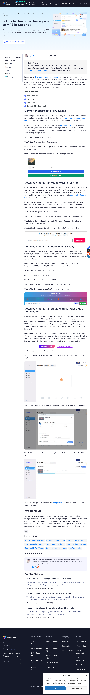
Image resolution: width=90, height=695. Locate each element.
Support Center (67, 650)
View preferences (77, 688)
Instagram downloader (38, 70)
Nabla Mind (8, 3)
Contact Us (66, 646)
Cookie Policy (61, 692)
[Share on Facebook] (88, 247)
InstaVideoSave (33, 96)
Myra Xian (32, 56)
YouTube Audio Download (76, 540)
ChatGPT (9, 64)
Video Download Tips (14, 14)
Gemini (9, 70)
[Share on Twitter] (88, 250)
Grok (8, 73)
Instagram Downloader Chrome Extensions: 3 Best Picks (50, 608)
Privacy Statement (69, 692)
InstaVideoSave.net (67, 125)
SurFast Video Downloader (37, 106)
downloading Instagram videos (46, 77)
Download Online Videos (55, 540)
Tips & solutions (52, 663)
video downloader (31, 319)
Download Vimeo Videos (55, 544)
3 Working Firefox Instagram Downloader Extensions (48, 579)
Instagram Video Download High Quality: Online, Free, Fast (51, 593)
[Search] (17, 661)
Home (4, 14)
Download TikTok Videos (34, 548)
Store (74, 3)
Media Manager (32, 3)
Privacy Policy (81, 646)
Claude (9, 67)
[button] (86, 675)
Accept (55, 688)
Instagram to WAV (59, 503)
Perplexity (10, 77)
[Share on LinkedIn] (88, 256)
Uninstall (79, 665)
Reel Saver (31, 103)
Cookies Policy (81, 669)
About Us (65, 641)
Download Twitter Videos (34, 544)
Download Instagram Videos (56, 548)
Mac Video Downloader (15, 42)
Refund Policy (81, 641)
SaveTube (30, 99)
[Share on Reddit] (88, 253)
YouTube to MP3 (75, 548)
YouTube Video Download (34, 540)
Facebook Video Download (77, 544)
